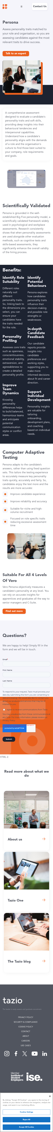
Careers (25, 1041)
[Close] (50, 1096)
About (26, 1036)
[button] (21, 6)
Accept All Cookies (26, 1127)
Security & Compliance (26, 1022)
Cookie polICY (25, 1027)
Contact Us (39, 6)
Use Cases (26, 1046)
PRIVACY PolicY (25, 1018)
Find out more (14, 611)
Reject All (26, 1120)
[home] (5, 6)
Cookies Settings (26, 1112)
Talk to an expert (16, 53)
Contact (25, 1032)
